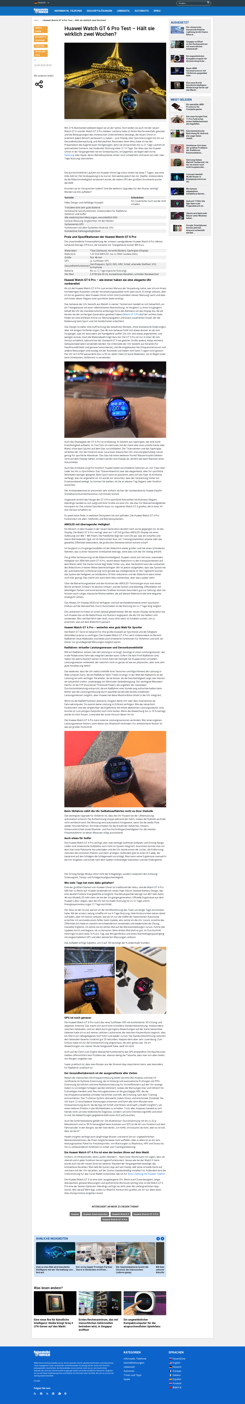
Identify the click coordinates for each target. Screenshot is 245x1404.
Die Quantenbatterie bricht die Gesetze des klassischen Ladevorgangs (132, 1270)
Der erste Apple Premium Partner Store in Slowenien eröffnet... (94, 1268)
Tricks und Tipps (132, 1375)
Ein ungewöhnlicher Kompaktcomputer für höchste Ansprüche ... (196, 58)
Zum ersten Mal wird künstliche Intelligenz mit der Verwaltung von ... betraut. (55, 1270)
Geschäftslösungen (99, 10)
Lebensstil (123, 10)
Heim (36, 20)
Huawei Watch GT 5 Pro (146, 1214)
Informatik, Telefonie (68, 10)
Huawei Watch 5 (120, 1214)
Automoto (142, 10)
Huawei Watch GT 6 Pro (114, 1219)
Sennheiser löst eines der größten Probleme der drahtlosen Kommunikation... (196, 149)
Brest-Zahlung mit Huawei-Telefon (146, 1173)
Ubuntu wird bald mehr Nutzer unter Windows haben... (196, 215)
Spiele (157, 10)
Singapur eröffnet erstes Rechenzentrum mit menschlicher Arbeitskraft (197, 45)
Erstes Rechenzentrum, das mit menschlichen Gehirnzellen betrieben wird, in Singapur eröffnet (98, 1324)
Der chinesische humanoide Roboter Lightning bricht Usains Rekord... (197, 31)
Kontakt (37, 1381)
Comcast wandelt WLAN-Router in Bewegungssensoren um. (196, 178)
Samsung (69, 155)
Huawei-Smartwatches (95, 1214)
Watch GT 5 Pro (131, 314)
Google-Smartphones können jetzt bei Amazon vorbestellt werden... (196, 229)
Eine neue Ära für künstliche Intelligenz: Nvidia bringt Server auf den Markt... (197, 86)
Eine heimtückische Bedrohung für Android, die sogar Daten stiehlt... (197, 134)
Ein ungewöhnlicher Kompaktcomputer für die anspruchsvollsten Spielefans (142, 1323)
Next (162, 1238)
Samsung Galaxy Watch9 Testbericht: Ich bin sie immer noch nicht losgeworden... (197, 163)
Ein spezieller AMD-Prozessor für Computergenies (195, 106)
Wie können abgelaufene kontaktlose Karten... (196, 191)
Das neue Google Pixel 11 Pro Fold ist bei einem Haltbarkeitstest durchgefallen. (197, 120)
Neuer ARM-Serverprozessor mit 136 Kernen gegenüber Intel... (196, 72)
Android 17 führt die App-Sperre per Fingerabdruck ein (195, 203)
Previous (158, 1238)
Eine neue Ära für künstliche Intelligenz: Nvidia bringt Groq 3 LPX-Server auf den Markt (53, 1323)
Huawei (75, 1214)
